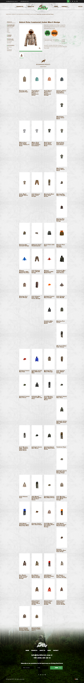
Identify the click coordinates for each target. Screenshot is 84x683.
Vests (8, 28)
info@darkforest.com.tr (12, 1)
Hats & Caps (9, 46)
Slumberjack (9, 49)
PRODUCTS (20, 6)
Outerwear (9, 42)
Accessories (9, 41)
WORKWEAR (9, 50)
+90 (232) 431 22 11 (24, 1)
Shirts (8, 31)
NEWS (56, 6)
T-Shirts (8, 32)
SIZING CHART (63, 40)
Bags (8, 48)
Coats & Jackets (10, 27)
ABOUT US (31, 6)
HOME (27, 650)
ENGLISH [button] (80, 6)
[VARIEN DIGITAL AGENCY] (76, 679)
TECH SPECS (55, 40)
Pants (8, 30)
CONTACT (64, 6)
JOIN (56, 667)
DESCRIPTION (48, 40)
